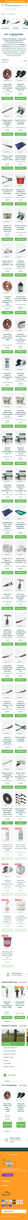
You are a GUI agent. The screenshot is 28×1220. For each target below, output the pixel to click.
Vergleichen (6, 82)
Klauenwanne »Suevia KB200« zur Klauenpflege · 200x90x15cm (20, 532)
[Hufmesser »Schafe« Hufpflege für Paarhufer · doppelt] (7, 151)
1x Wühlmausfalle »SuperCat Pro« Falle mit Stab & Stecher (20, 1013)
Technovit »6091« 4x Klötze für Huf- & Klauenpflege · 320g (7, 269)
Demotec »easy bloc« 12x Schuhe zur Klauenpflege (21, 234)
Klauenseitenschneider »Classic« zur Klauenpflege (7, 196)
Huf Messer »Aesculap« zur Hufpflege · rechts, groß (20, 675)
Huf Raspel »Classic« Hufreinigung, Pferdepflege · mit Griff (7, 784)
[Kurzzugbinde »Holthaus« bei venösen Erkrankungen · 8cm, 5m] (7, 482)
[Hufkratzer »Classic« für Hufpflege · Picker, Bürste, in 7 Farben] (20, 808)
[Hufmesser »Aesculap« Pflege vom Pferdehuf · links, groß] (20, 627)
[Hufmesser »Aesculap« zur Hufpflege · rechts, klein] (7, 699)
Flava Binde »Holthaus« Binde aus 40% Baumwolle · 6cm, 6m (20, 420)
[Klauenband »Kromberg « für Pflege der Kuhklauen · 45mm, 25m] (20, 879)
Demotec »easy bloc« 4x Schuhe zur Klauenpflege (20, 125)
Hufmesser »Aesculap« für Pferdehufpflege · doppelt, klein (7, 747)
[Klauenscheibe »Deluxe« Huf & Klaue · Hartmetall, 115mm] (7, 76)
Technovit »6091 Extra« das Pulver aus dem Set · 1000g (20, 855)
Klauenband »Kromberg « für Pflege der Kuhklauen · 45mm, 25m (20, 893)
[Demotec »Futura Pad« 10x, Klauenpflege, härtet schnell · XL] (20, 770)
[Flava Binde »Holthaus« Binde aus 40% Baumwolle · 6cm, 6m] (20, 407)
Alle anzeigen (22, 991)
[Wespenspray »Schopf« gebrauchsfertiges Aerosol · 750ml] (7, 1001)
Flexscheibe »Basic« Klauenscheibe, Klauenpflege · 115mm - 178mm (7, 820)
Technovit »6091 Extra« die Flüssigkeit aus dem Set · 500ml (20, 306)
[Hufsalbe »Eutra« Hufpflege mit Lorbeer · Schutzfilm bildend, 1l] (20, 185)
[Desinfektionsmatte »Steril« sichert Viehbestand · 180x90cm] (7, 520)
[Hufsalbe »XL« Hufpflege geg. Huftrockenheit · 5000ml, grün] (7, 222)
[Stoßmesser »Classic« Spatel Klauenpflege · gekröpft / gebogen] (7, 627)
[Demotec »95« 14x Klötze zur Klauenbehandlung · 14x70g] (7, 556)
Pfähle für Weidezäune (9, 1060)
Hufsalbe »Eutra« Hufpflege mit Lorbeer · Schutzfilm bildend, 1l (20, 198)
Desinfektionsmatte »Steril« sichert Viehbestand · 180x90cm (7, 532)
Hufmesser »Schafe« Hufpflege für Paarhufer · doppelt (7, 163)
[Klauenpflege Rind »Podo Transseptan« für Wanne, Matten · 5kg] (7, 951)
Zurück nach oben (13, 1164)
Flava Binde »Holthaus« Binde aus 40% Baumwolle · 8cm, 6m (7, 420)
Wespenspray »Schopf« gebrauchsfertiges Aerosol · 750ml (7, 1013)
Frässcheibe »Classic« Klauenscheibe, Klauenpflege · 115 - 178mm (7, 307)
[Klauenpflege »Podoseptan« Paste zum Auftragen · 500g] (20, 915)
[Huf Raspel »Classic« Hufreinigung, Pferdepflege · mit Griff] (7, 770)
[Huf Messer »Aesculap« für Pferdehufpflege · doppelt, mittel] (20, 258)
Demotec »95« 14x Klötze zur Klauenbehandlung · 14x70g (7, 568)
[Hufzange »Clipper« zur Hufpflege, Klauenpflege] (20, 734)
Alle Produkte (22, 1035)
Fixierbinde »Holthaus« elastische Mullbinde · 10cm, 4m (7, 458)
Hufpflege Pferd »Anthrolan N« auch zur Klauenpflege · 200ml (7, 856)
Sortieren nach (5, 61)
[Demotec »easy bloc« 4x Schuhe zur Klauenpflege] (20, 113)
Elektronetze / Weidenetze (10, 1057)
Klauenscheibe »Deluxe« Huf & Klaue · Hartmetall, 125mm (7, 344)
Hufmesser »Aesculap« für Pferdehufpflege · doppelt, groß (20, 711)
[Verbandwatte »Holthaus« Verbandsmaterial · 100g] (7, 370)
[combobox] (14, 9)
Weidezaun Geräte (8, 1067)
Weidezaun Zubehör (8, 1076)
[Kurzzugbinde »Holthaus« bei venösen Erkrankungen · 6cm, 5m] (20, 482)
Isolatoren (6, 1070)
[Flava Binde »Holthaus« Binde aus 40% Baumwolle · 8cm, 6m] (7, 407)
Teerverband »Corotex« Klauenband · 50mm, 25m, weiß (7, 892)
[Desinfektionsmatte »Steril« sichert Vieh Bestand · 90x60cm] (20, 151)
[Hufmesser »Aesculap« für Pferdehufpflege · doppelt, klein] (7, 734)
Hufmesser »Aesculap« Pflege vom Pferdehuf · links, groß (20, 640)
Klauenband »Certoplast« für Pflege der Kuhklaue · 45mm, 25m (21, 90)
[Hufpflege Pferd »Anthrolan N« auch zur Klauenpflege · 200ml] (7, 843)
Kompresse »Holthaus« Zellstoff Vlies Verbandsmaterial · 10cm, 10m (20, 345)
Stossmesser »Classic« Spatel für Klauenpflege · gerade (20, 604)
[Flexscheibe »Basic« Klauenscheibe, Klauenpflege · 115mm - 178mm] (7, 808)
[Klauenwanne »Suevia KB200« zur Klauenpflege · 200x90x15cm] (20, 520)
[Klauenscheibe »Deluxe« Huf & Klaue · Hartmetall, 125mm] (7, 331)
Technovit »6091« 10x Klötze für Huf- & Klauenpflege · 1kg (20, 568)
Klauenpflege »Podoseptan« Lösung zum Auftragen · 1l (7, 928)
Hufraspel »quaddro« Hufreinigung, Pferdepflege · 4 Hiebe (7, 127)
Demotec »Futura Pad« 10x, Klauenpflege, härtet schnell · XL (20, 783)
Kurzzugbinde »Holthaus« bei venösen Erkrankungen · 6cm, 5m (20, 496)
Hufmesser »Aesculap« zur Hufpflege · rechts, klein (7, 711)
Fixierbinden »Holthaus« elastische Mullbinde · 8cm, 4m (20, 457)
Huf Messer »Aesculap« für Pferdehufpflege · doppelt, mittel (20, 270)
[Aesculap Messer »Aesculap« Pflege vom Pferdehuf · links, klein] (7, 663)
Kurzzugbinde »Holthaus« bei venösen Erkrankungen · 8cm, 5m (7, 496)
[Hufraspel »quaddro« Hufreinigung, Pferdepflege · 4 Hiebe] (7, 113)
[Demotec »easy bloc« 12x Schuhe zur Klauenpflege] (20, 222)
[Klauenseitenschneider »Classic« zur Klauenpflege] (7, 185)
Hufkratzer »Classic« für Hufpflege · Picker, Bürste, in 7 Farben (20, 820)
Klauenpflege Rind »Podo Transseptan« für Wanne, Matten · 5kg (7, 963)
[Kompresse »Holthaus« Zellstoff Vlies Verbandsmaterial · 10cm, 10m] (20, 331)
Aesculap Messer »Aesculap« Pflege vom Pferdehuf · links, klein (7, 675)
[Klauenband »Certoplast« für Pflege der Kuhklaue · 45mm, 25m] (20, 76)
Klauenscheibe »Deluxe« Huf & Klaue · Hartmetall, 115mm (7, 89)
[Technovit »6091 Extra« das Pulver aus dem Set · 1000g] (20, 843)
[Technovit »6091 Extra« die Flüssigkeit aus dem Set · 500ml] (20, 293)
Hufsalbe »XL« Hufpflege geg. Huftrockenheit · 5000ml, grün (7, 235)
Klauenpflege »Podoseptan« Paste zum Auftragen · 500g (21, 928)
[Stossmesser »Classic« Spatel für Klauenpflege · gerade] (20, 591)
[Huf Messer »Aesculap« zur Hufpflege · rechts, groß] (20, 663)
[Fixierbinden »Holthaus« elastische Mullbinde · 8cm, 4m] (20, 445)
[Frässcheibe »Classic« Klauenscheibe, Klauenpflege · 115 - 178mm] (7, 293)
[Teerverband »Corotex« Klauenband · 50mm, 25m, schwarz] (20, 370)
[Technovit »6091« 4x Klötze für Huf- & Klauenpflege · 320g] (7, 258)
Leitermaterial (7, 1073)
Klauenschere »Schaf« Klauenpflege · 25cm (7, 604)
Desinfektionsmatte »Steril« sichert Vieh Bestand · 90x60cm (20, 163)
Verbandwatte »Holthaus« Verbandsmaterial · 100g (7, 383)
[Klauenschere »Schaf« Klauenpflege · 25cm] (7, 591)
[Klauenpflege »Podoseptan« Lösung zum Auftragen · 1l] (7, 915)
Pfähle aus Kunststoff (9, 1063)
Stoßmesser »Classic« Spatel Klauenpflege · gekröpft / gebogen (7, 640)
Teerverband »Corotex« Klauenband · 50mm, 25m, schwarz (20, 383)
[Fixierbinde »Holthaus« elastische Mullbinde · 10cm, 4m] (7, 445)
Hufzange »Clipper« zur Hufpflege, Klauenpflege (20, 746)
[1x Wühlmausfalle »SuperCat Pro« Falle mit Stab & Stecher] (19, 1001)
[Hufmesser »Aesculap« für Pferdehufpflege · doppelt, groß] (20, 699)
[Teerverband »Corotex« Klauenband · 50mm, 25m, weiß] (7, 879)
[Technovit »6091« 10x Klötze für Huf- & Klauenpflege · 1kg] (20, 556)
